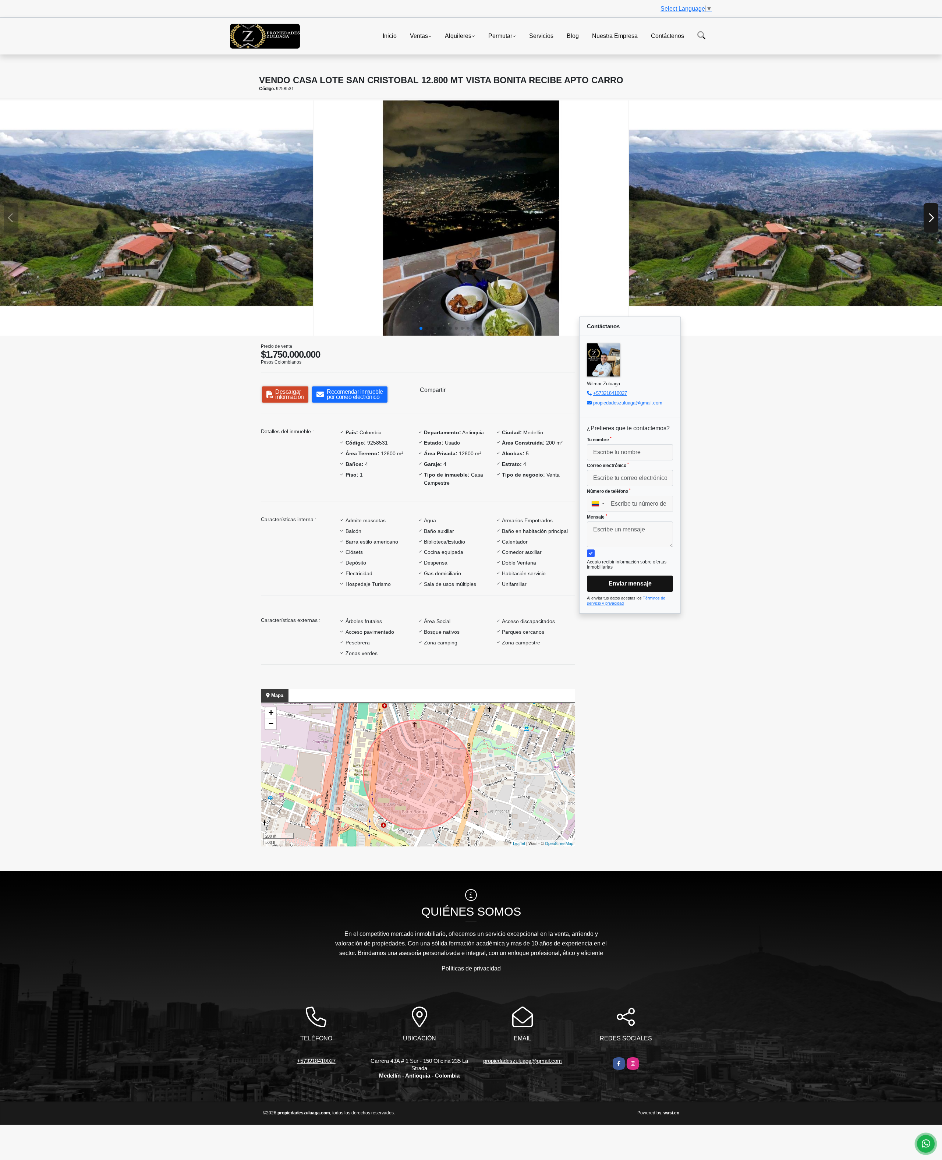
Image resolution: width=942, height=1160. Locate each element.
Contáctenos (667, 35)
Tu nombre (599, 439)
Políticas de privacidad (471, 968)
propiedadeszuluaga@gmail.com (627, 403)
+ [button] (271, 712)
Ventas (419, 35)
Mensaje (597, 517)
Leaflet (519, 843)
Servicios (541, 35)
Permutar (500, 35)
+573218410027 (610, 393)
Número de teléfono (609, 491)
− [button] (271, 723)
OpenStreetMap (559, 843)
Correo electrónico (608, 465)
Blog (573, 35)
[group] (156, 217)
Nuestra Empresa (615, 35)
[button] (420, 328)
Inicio (390, 35)
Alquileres (458, 35)
